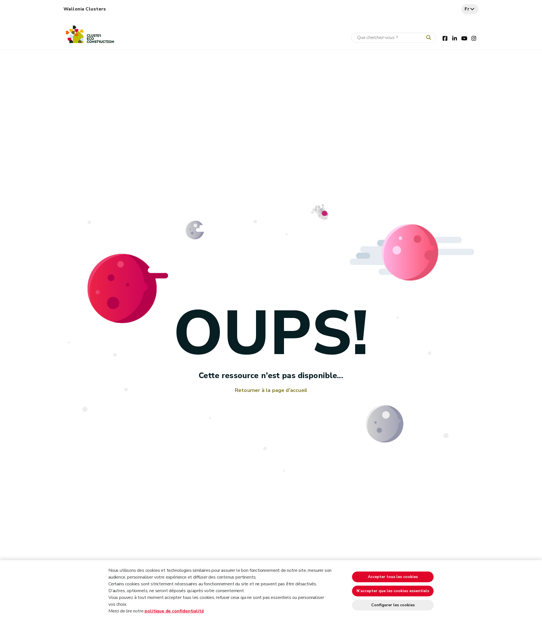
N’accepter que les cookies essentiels (393, 591)
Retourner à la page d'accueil (271, 390)
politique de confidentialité (174, 611)
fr (467, 9)
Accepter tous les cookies (393, 576)
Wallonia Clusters (85, 9)
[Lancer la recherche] (430, 38)
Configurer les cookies (393, 605)
